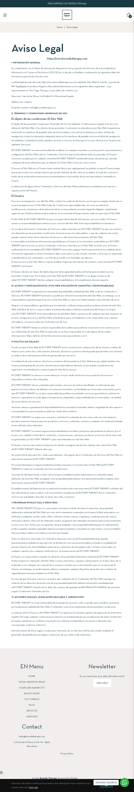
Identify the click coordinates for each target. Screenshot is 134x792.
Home (60, 27)
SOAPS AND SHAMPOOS (31, 688)
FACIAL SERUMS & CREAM (32, 682)
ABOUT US (31, 711)
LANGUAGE (32, 717)
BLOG (32, 705)
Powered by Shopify (67, 778)
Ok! (106, 785)
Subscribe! (102, 683)
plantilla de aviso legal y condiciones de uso (46, 635)
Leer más (33, 787)
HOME (32, 676)
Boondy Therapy (48, 778)
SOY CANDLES (32, 699)
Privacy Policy (67, 754)
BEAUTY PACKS (32, 694)
